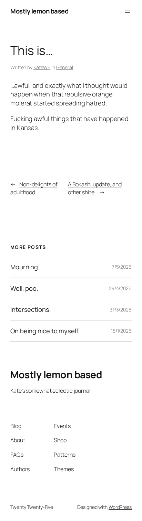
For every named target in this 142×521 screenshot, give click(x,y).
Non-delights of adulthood (33, 188)
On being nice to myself (44, 331)
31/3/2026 (121, 309)
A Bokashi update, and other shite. (95, 188)
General (64, 67)
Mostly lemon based (39, 11)
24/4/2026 (120, 288)
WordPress (120, 507)
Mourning (24, 267)
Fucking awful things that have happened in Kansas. (69, 123)
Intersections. (30, 309)
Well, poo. (24, 288)
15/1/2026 (121, 330)
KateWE (41, 67)
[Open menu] (127, 11)
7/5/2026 (122, 266)
